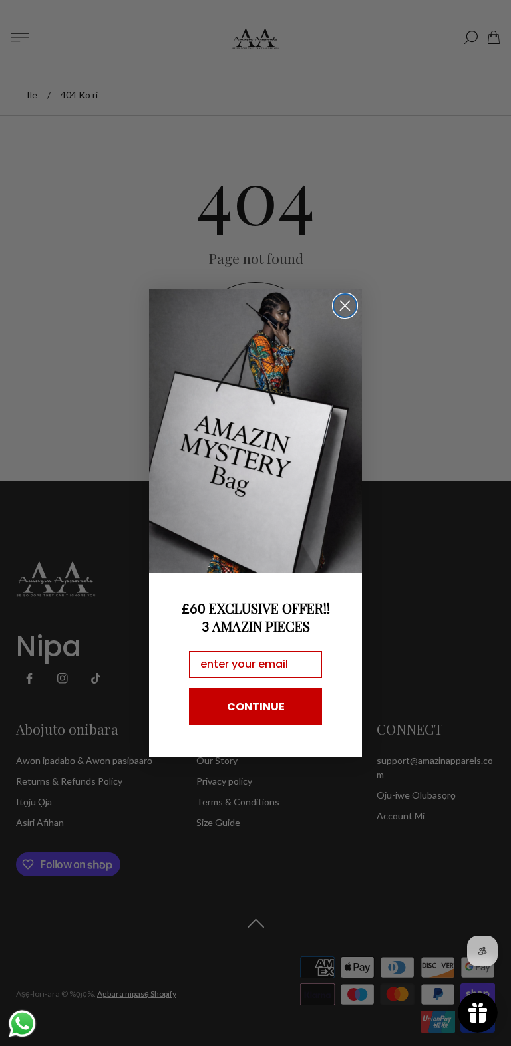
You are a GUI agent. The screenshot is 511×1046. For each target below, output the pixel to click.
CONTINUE (256, 706)
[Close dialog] (345, 305)
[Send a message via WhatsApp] (22, 1023)
